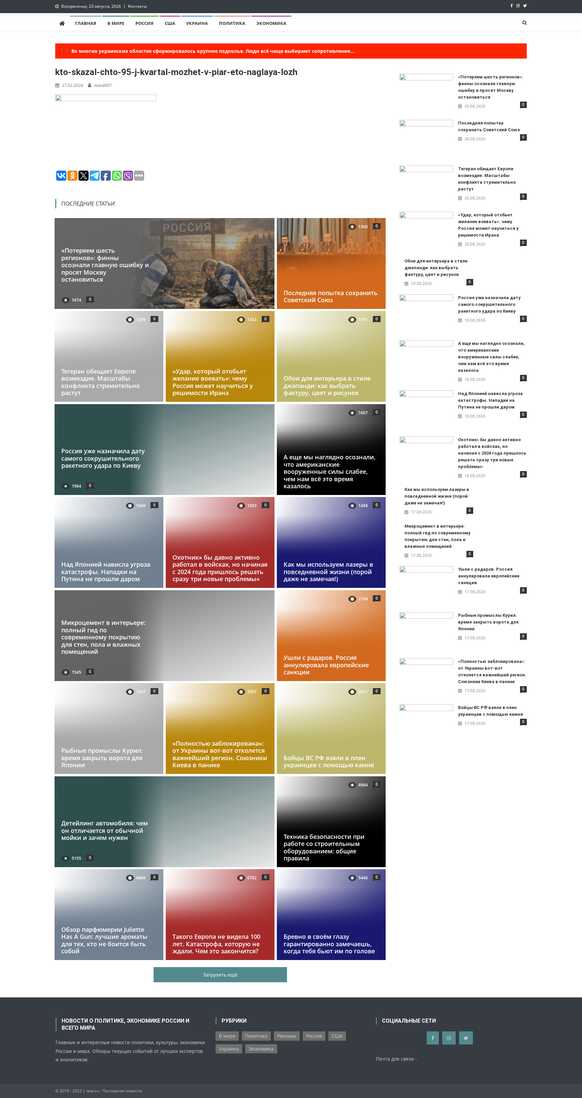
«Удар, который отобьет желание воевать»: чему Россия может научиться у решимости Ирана (212, 382)
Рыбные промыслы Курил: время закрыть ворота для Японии (102, 757)
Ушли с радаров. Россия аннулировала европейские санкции (326, 664)
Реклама (286, 1036)
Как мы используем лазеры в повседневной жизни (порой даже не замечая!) (328, 571)
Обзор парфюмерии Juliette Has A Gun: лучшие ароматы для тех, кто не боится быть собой (104, 940)
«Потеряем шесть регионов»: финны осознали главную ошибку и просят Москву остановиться (105, 264)
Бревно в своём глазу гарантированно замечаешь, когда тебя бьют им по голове (329, 944)
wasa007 (102, 85)
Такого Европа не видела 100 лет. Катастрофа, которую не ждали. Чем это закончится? (216, 944)
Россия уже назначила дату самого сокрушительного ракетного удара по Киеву (103, 458)
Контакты (137, 6)
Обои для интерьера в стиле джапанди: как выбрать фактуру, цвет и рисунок (327, 385)
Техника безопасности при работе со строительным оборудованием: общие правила (324, 847)
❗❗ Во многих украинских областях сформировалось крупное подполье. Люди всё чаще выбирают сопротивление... (206, 51)
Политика (232, 23)
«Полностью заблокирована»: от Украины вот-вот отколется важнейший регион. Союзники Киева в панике (219, 754)
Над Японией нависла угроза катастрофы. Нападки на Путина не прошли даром (105, 571)
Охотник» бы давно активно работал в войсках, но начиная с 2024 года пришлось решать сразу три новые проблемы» (219, 568)
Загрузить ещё (220, 974)
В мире (115, 23)
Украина (197, 23)
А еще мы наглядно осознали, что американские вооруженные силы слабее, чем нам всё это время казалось (330, 471)
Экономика (271, 23)
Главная (85, 23)
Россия (144, 23)
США (170, 23)
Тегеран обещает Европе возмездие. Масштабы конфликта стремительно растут (100, 382)
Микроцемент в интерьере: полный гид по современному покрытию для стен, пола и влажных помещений (103, 637)
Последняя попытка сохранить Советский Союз (331, 296)
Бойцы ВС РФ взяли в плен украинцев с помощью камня (329, 761)
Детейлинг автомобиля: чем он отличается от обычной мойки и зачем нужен (104, 830)
